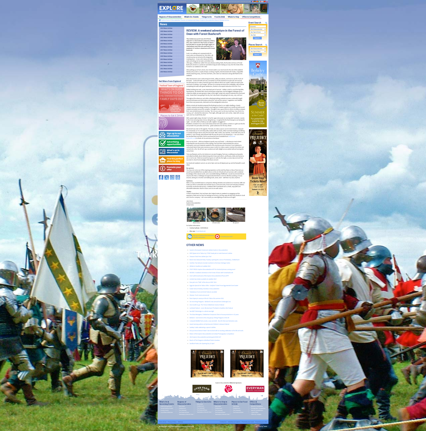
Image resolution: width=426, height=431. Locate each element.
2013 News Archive (166, 62)
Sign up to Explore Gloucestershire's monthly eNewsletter (203, 236)
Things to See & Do (203, 402)
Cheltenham (182, 408)
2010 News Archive (166, 72)
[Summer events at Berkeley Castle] (258, 60)
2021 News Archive (166, 37)
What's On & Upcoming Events (166, 403)
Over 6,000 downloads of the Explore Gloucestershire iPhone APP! (209, 276)
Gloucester (182, 406)
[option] (202, 389)
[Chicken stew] (216, 214)
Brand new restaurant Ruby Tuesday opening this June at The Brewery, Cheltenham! (215, 260)
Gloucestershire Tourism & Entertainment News (185, 20)
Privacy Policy (172, 422)
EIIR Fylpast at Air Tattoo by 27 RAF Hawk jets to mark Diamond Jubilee (211, 253)
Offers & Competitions (255, 403)
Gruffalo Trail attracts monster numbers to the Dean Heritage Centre (210, 263)
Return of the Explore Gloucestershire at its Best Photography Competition (212, 334)
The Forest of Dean (184, 412)
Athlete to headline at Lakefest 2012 (200, 266)
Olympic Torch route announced (199, 295)
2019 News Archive (166, 44)
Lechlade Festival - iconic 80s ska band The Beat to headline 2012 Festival (211, 308)
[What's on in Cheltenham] (171, 83)
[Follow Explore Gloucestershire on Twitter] (166, 174)
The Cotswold (182, 410)
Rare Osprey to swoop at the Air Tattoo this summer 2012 (207, 298)
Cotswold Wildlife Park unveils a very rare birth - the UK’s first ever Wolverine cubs (213, 321)
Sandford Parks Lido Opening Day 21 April (202, 343)
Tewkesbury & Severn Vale (186, 414)
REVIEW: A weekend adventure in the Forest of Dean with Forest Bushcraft (211, 273)
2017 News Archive (166, 50)
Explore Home (165, 20)
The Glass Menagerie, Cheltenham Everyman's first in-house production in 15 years (214, 314)
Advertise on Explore (234, 422)
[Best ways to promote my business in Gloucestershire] (171, 139)
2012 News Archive (166, 65)
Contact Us (223, 422)
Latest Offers (254, 412)
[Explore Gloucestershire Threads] (177, 174)
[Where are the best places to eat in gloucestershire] (171, 114)
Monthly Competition (257, 406)
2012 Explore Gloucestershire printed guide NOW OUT (205, 337)
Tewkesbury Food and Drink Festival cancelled (203, 292)
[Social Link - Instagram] (172, 174)
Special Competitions (257, 410)
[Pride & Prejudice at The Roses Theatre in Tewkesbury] (258, 129)
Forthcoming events (166, 406)
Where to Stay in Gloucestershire (220, 403)
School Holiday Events (167, 408)
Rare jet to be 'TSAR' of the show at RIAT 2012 (203, 282)
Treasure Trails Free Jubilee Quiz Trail (200, 256)
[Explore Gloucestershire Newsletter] (171, 130)
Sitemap (180, 422)
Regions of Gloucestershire (184, 403)
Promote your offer (261, 422)
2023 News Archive (166, 31)
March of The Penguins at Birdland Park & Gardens (205, 340)
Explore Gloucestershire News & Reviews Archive (215, 20)
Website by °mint (261, 426)
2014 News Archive (166, 59)
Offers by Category (256, 414)
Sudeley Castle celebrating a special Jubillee (203, 327)
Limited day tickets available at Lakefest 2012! (203, 279)
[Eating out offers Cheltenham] (171, 164)
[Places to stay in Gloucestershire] (171, 156)
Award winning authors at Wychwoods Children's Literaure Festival (209, 324)
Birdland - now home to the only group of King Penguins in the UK (209, 318)
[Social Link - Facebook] (161, 174)
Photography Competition (258, 408)
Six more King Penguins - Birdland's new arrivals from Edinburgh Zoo (210, 302)
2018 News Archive (166, 47)
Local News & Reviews (167, 412)
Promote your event (226, 236)
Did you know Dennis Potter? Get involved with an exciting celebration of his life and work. (217, 331)
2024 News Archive (166, 28)
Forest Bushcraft (201, 231)
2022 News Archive (166, 34)
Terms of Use (162, 422)
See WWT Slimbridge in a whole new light (202, 311)
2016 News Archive (166, 53)
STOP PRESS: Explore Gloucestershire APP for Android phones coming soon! (212, 269)
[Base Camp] (196, 214)
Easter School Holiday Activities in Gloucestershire (204, 289)
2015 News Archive (166, 56)
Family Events (165, 410)
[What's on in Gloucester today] (171, 147)
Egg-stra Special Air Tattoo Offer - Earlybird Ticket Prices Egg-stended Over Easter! (214, 285)
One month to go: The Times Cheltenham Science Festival (207, 305)
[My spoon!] (235, 214)
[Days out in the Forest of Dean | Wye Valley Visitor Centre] (226, 3)
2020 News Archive (166, 41)
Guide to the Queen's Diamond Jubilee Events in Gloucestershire (209, 250)
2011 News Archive (166, 69)
